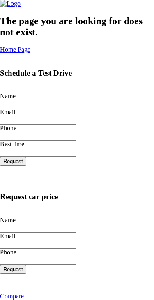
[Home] (10, 3)
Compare (12, 296)
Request (13, 161)
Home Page (15, 49)
